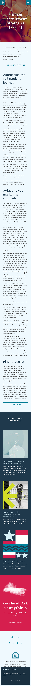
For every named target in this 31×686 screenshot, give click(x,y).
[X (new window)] (13, 643)
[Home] (2, 2)
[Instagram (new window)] (9, 643)
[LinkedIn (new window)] (22, 643)
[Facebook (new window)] (18, 643)
